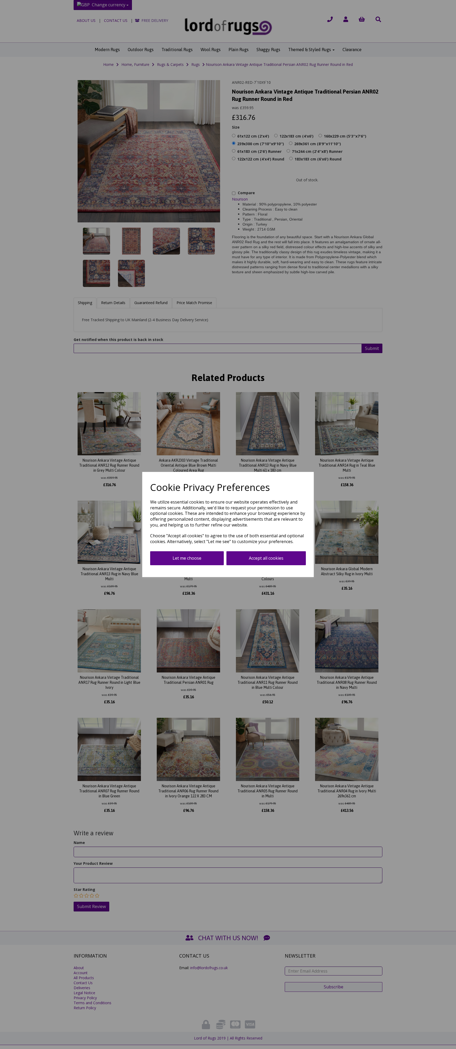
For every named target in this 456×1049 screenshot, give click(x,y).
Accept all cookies (266, 558)
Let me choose (187, 558)
